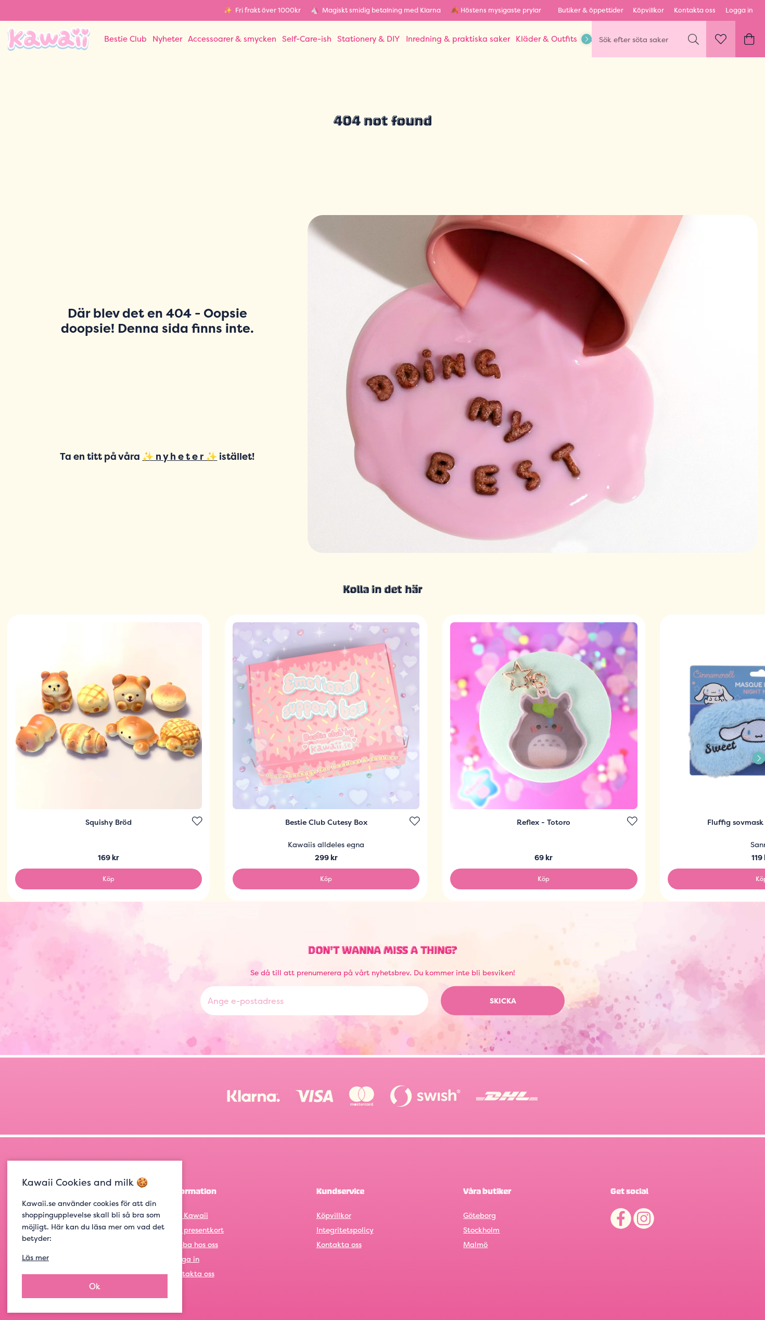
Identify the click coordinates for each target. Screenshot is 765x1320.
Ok (94, 1286)
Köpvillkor (648, 10)
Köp (108, 878)
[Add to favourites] (197, 821)
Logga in (739, 10)
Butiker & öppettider (590, 10)
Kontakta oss (695, 10)
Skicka (503, 1000)
